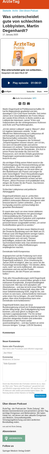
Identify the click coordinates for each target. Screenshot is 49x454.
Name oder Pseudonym (13, 346)
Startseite (7, 11)
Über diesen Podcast (28, 11)
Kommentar (8, 357)
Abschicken (40, 396)
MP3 (34, 98)
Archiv (15, 11)
